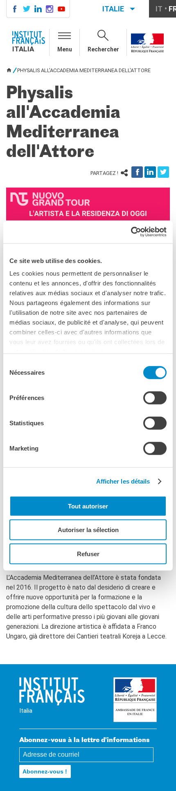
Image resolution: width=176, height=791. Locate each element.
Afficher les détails (123, 481)
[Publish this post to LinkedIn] (150, 172)
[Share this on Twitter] (163, 172)
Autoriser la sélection (88, 529)
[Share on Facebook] (137, 172)
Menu (64, 49)
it (159, 8)
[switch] (155, 397)
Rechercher (103, 49)
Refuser (88, 553)
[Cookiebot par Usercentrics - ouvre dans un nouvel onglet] (131, 232)
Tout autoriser (88, 505)
